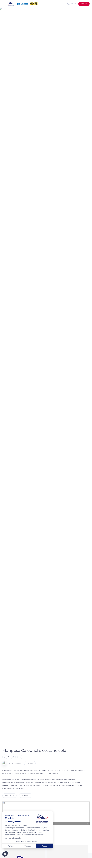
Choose (27, 846)
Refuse (11, 846)
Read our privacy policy (13, 838)
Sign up (84, 4)
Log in (74, 4)
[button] (5, 854)
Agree (44, 846)
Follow (30, 763)
